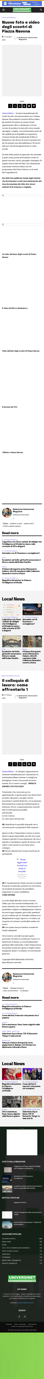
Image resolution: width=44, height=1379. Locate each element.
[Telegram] (29, 106)
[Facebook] (10, 106)
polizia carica (29, 523)
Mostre (4, 567)
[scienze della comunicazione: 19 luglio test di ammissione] (7, 1224)
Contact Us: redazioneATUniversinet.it (22, 1326)
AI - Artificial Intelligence (10, 540)
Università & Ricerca (9, 17)
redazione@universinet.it (26, 1303)
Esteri (4, 558)
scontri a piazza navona (12, 526)
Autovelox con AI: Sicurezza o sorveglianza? (21, 553)
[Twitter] (15, 106)
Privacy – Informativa (20, 1324)
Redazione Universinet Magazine (28, 38)
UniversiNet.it (8, 113)
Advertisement (32, 1324)
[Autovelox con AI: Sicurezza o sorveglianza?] (32, 609)
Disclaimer (9, 1324)
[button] (3, 10)
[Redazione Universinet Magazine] (7, 513)
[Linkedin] (24, 106)
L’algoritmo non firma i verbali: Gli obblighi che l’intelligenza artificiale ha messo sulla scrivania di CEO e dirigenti (22, 544)
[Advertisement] (22, 1142)
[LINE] (34, 106)
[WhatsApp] (20, 106)
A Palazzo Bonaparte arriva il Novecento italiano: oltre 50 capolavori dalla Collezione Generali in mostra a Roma (20, 571)
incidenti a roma (16, 523)
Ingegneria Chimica (20, 1202)
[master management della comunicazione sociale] (7, 1215)
